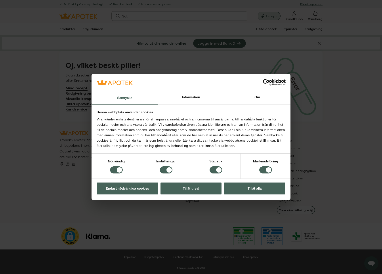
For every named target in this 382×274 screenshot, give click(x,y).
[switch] (166, 169)
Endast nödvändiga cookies (127, 188)
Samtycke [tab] (124, 98)
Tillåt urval (191, 188)
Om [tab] (257, 97)
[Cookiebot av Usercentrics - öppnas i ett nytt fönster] (266, 82)
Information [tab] (191, 97)
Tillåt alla (255, 188)
